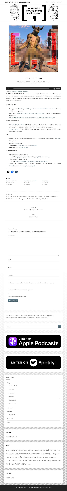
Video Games (21, 463)
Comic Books (41, 450)
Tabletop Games (54, 460)
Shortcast (10, 419)
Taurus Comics (10, 477)
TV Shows (10, 464)
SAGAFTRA (9, 199)
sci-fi (22, 460)
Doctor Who (34, 453)
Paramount (46, 196)
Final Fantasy (45, 453)
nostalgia (8, 460)
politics (13, 460)
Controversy (22, 196)
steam (38, 460)
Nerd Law (11, 389)
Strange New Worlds (25, 199)
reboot (17, 460)
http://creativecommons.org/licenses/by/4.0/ (22, 166)
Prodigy (52, 196)
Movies (37, 457)
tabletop (38, 199)
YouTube (59, 2)
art (11, 196)
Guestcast (10, 408)
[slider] (58, 88)
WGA (43, 199)
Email (10, 267)
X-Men (30, 464)
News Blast (12, 393)
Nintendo (53, 457)
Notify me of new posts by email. (17, 296)
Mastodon (21, 145)
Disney (27, 454)
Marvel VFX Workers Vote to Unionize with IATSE (31, 113)
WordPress (37, 487)
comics (47, 450)
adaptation (8, 450)
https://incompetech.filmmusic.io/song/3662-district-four (31, 161)
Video (8, 422)
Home (47, 2)
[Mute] (54, 89)
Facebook (16, 143)
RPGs (56, 196)
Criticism (14, 453)
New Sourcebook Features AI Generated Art (36, 109)
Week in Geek (12, 400)
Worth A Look (12, 404)
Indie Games (10, 457)
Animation (22, 450)
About (53, 2)
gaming (52, 453)
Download (25, 91)
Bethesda (15, 196)
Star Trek (15, 199)
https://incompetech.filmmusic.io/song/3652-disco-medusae (32, 157)
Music (41, 457)
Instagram (34, 145)
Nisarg (49, 487)
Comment (11, 236)
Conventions (9, 453)
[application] (33, 88)
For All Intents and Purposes (17, 2)
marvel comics (28, 457)
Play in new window (16, 91)
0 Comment (46, 81)
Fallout (40, 196)
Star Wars (34, 460)
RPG (20, 460)
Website (10, 275)
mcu (32, 457)
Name (10, 259)
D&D (36, 196)
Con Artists (12, 414)
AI (8, 196)
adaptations (14, 450)
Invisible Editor (36, 81)
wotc (46, 199)
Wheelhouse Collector (11, 181)
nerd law (45, 457)
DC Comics (21, 454)
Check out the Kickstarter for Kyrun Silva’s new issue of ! (32, 117)
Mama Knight (14, 129)
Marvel (22, 457)
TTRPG (59, 460)
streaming (43, 460)
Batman (32, 450)
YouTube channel (23, 147)
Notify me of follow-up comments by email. (20, 290)
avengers (28, 450)
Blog (8, 383)
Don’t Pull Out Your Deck (17, 125)
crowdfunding (30, 196)
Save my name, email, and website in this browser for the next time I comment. (32, 283)
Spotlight (11, 396)
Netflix (49, 457)
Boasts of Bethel (13, 386)
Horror (57, 453)
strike (33, 199)
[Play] (8, 89)
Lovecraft (17, 457)
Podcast (10, 194)
